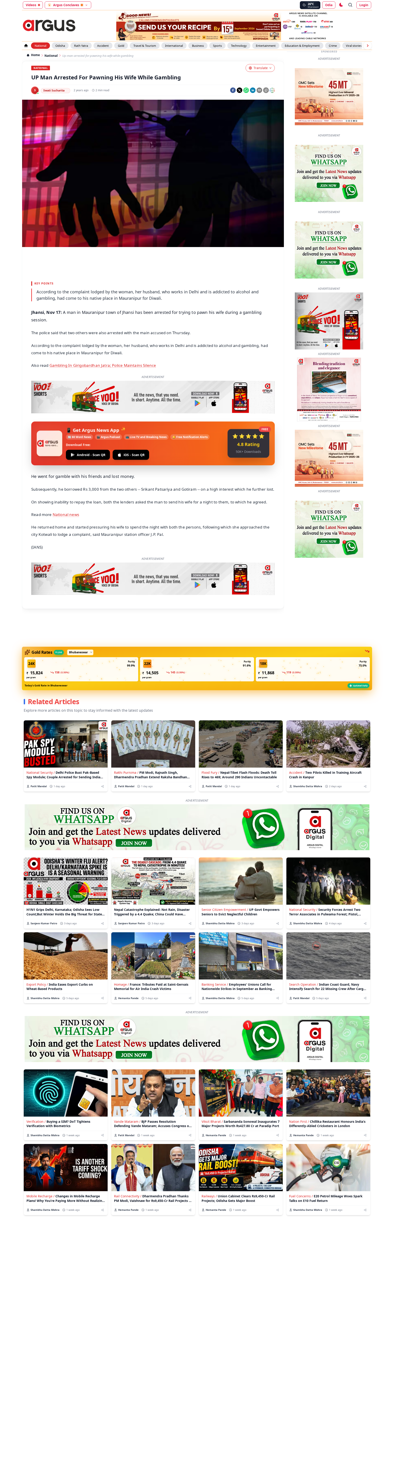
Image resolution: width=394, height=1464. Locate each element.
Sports (217, 46)
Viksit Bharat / (212, 1121)
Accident (103, 46)
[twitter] (239, 90)
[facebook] (233, 90)
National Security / (40, 772)
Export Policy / (37, 984)
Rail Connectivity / (127, 1196)
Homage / (121, 984)
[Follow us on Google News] (272, 90)
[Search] (350, 5)
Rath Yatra (81, 46)
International (174, 46)
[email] (259, 90)
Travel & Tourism (144, 46)
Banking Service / (215, 984)
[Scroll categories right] (367, 46)
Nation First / (299, 1121)
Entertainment (266, 46)
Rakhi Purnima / (126, 772)
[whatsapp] (246, 90)
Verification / (36, 1121)
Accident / (296, 772)
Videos (31, 5)
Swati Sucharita (54, 90)
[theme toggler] (341, 5)
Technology (239, 46)
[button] (81, 669)
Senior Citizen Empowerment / (225, 909)
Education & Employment (302, 46)
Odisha (60, 46)
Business (198, 46)
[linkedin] (253, 90)
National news (66, 514)
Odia (328, 5)
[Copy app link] (266, 90)
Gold (121, 46)
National (40, 46)
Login (363, 5)
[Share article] (102, 786)
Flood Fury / (210, 772)
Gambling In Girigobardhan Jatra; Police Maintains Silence (102, 365)
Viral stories (354, 46)
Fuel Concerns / (301, 1196)
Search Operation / (303, 984)
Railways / (209, 1196)
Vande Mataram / (127, 1121)
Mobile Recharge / (40, 1196)
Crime (333, 46)
